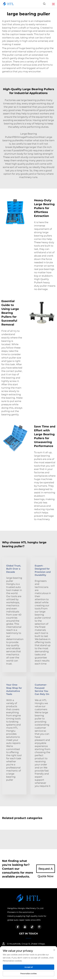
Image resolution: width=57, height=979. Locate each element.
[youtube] (25, 927)
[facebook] (17, 927)
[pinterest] (39, 927)
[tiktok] (32, 927)
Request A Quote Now (46, 870)
